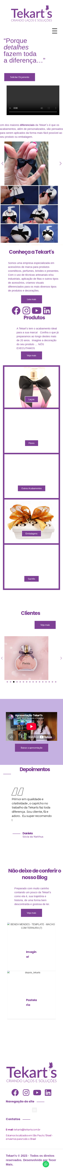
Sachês (31, 579)
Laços (31, 399)
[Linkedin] (46, 310)
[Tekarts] (31, 13)
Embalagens (31, 533)
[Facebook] (16, 310)
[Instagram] (26, 310)
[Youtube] (36, 310)
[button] (2, 163)
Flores (32, 443)
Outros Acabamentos (31, 488)
